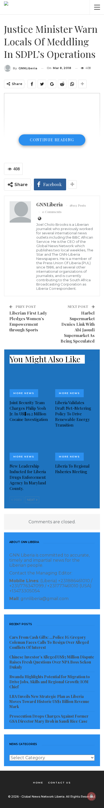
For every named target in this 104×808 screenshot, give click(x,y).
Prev (17, 500)
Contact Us (59, 782)
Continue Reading (52, 139)
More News (23, 393)
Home (38, 782)
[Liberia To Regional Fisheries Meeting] (74, 447)
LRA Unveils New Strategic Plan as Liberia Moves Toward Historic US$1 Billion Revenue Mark (49, 701)
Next (31, 500)
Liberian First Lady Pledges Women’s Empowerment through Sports (28, 321)
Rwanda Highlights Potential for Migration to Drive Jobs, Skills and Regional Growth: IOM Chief (49, 681)
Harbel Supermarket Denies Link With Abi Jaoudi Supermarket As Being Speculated (78, 327)
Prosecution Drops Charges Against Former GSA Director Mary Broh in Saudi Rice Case (49, 719)
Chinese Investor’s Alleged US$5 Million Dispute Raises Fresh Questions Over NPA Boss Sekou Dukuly (51, 662)
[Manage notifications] (91, 796)
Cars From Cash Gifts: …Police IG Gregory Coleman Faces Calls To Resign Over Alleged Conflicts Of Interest (49, 642)
